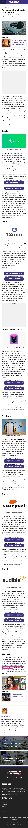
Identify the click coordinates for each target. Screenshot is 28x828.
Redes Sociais (5, 802)
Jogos (3, 811)
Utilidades (4, 804)
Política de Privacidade (18, 822)
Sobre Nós (8, 824)
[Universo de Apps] (14, 2)
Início (3, 7)
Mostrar (19, 125)
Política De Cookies (17, 824)
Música (7, 7)
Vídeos (4, 806)
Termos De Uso (8, 822)
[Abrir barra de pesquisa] (26, 2)
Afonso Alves (5, 716)
